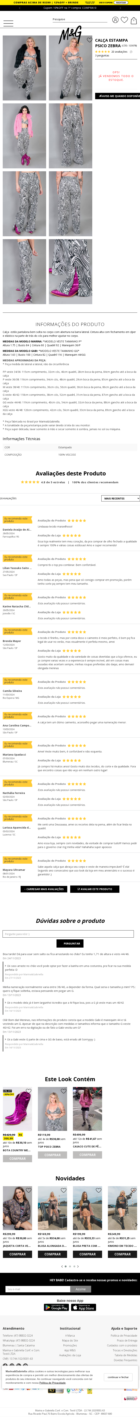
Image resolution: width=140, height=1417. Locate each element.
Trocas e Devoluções (125, 1350)
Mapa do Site (70, 1340)
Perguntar (72, 943)
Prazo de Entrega (127, 1340)
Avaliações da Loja (70, 1355)
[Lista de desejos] (124, 20)
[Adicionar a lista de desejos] (88, 40)
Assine (81, 1289)
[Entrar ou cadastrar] (115, 20)
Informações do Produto (70, 324)
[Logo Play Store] (56, 1309)
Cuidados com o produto (122, 1345)
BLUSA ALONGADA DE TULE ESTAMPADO (64, 1246)
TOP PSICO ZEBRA (49, 1146)
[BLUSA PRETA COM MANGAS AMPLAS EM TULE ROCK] (87, 1208)
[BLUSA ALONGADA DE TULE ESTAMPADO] (52, 1208)
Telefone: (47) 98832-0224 (18, 1335)
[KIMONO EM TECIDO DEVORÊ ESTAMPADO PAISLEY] (122, 1208)
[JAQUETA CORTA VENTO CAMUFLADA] (17, 1208)
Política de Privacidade (52, 1382)
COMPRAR (17, 1159)
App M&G (70, 1350)
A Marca (70, 1335)
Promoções (70, 1345)
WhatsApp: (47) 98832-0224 (19, 1340)
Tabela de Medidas (126, 1355)
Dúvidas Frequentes (125, 1360)
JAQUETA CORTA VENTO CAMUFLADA (26, 1246)
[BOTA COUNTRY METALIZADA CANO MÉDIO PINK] (17, 1109)
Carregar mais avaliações (44, 889)
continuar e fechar (118, 1377)
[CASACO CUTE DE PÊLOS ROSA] (87, 1109)
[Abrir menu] (8, 23)
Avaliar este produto (96, 889)
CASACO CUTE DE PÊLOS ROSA (92, 1146)
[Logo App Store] (83, 1309)
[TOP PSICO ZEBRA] (52, 1109)
